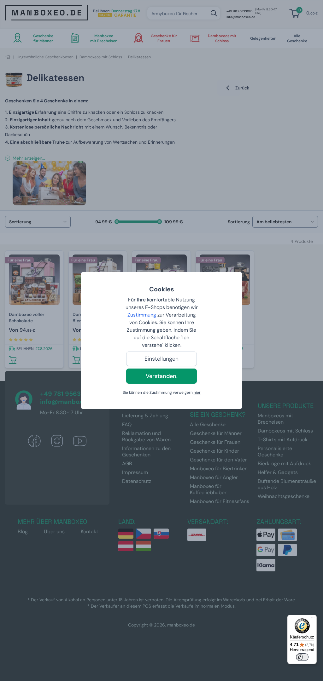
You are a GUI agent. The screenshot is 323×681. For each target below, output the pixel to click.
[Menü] (313, 618)
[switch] (302, 657)
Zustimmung (141, 315)
